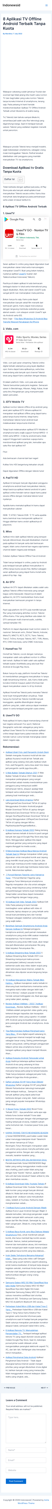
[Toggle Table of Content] (19, 179)
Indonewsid (11, 5)
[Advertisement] (26, 63)
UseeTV (22, 274)
